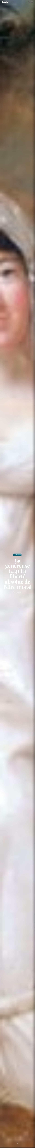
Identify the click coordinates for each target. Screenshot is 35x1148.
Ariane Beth (17, 592)
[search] (28, 2)
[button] (32, 2)
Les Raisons (17, 554)
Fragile (5, 2)
